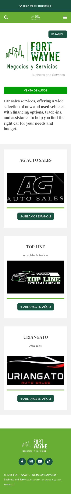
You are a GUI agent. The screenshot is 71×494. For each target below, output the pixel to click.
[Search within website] (6, 17)
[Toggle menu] (65, 17)
